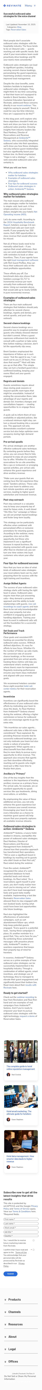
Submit (10, 1274)
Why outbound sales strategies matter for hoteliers (23, 174)
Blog (19, 27)
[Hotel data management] (21, 1131)
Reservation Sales (18, 29)
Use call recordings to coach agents (20, 605)
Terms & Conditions (21, 1211)
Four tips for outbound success (22, 183)
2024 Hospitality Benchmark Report (19, 223)
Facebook (22, 1374)
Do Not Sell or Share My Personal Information (20, 1377)
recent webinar (24, 105)
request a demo (27, 1016)
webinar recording (25, 997)
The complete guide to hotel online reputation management (21, 1067)
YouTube (29, 1374)
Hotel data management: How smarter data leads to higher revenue (20, 1159)
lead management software (25, 260)
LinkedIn (15, 1374)
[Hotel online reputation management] (21, 1041)
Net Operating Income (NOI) (20, 213)
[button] (21, 1299)
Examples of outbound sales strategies (21, 179)
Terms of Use (21, 1252)
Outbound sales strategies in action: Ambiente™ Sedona (22, 187)
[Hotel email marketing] (21, 1086)
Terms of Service (22, 1208)
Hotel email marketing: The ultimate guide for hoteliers (19, 1112)
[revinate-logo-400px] (12, 5)
